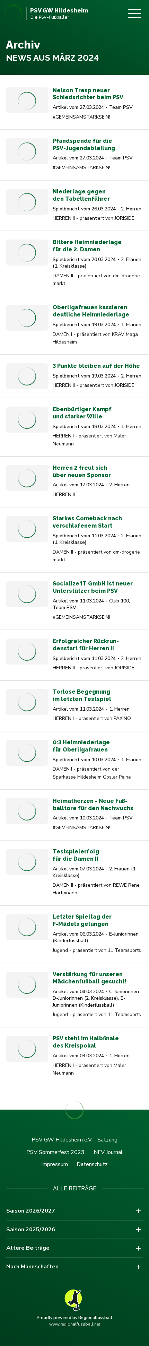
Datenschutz (92, 1164)
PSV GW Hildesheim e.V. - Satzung (74, 1140)
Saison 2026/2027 (30, 1211)
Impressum (54, 1164)
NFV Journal (108, 1152)
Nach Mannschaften (32, 1266)
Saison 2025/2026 (30, 1229)
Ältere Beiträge (28, 1248)
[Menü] (134, 13)
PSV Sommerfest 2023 (55, 1152)
